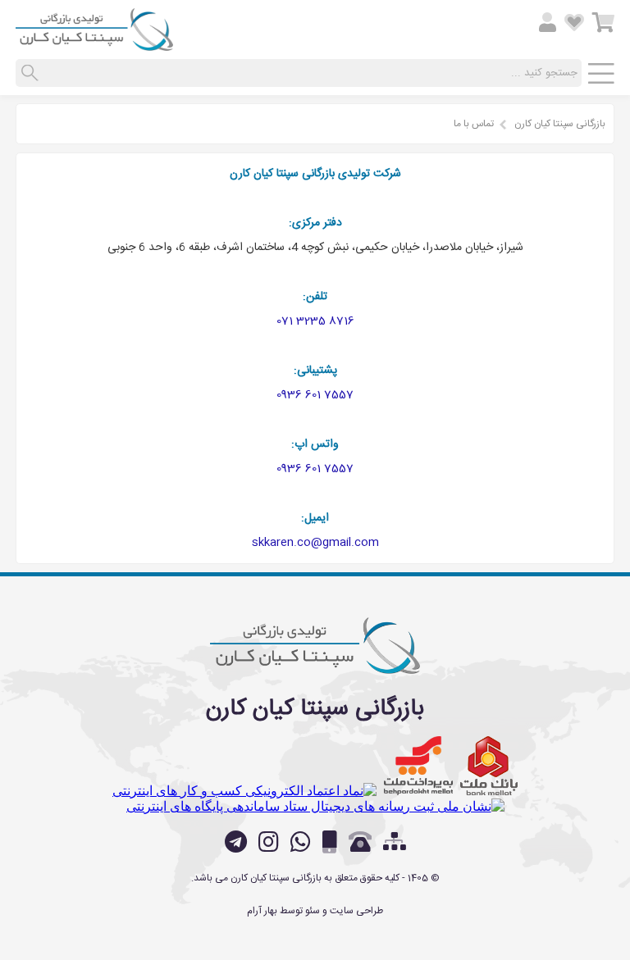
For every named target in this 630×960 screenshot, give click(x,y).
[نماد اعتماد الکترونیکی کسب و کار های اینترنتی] (244, 790)
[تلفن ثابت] (360, 841)
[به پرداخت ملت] (418, 765)
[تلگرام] (236, 841)
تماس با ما (474, 124)
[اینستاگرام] (268, 841)
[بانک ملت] (489, 765)
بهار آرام (262, 911)
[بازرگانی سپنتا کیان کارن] (94, 44)
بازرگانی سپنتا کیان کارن (559, 124)
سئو (312, 911)
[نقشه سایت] (394, 844)
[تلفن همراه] (329, 841)
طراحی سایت (356, 911)
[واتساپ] (300, 841)
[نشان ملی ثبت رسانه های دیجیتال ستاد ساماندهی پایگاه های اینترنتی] (315, 806)
